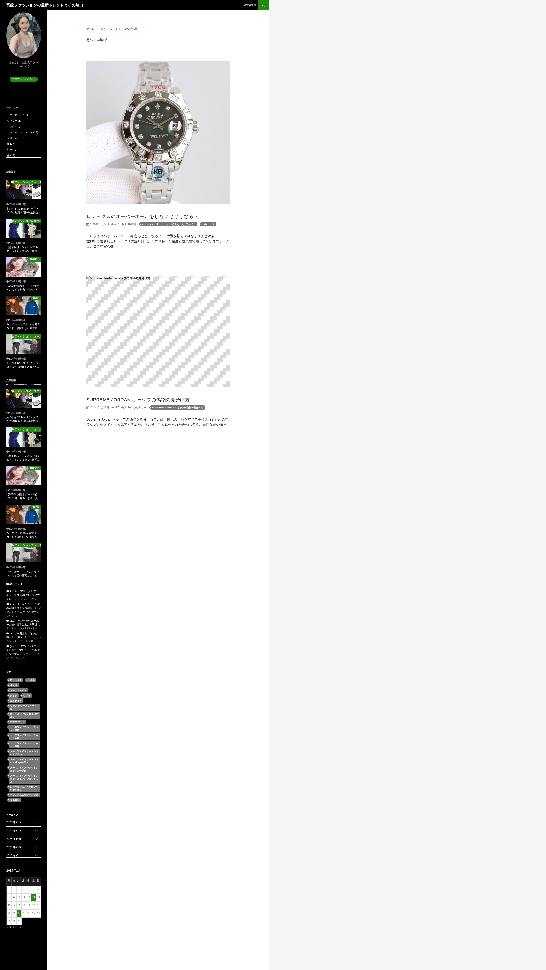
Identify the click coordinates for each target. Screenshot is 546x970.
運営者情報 (250, 5)
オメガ (13, 685)
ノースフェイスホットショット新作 (24, 736)
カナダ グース (17, 722)
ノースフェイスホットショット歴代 (24, 728)
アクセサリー (139, 407)
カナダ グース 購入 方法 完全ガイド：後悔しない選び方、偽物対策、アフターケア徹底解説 (23, 326)
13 (33, 897)
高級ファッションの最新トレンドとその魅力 (44, 5)
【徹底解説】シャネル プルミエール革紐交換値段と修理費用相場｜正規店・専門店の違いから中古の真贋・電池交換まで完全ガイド (23, 249)
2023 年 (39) (13, 847)
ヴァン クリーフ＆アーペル (23, 707)
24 (18, 913)
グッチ (13, 695)
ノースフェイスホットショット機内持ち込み (24, 761)
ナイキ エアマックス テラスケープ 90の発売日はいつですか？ (23, 595)
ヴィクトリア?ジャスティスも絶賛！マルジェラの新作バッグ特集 (23, 650)
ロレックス (208, 224)
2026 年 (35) (13, 822)
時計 (133, 224)
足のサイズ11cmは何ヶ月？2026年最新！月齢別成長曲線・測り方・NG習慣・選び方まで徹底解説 (23, 210)
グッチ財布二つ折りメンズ (24, 795)
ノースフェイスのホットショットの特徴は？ (24, 769)
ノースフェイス (18, 690)
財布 (11, 149)
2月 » (18, 927)
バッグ (13, 126)
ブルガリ (14, 800)
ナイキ (31, 680)
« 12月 (10, 927)
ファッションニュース (22, 132)
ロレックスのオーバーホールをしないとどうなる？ (142, 216)
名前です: (14, 62)
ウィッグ (13, 120)
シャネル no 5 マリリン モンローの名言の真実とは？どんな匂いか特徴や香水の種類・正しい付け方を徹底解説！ (23, 365)
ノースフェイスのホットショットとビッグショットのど (24, 778)
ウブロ (26, 695)
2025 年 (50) (13, 830)
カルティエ (16, 700)
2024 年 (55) (13, 838)
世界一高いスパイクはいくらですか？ (24, 788)
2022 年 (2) (12, 855)
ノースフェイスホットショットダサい (24, 753)
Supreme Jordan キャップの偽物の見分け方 (138, 399)
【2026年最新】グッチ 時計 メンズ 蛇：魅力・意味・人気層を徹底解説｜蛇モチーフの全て (23, 288)
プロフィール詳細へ (23, 79)
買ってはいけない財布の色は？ (24, 715)
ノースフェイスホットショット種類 (24, 744)
